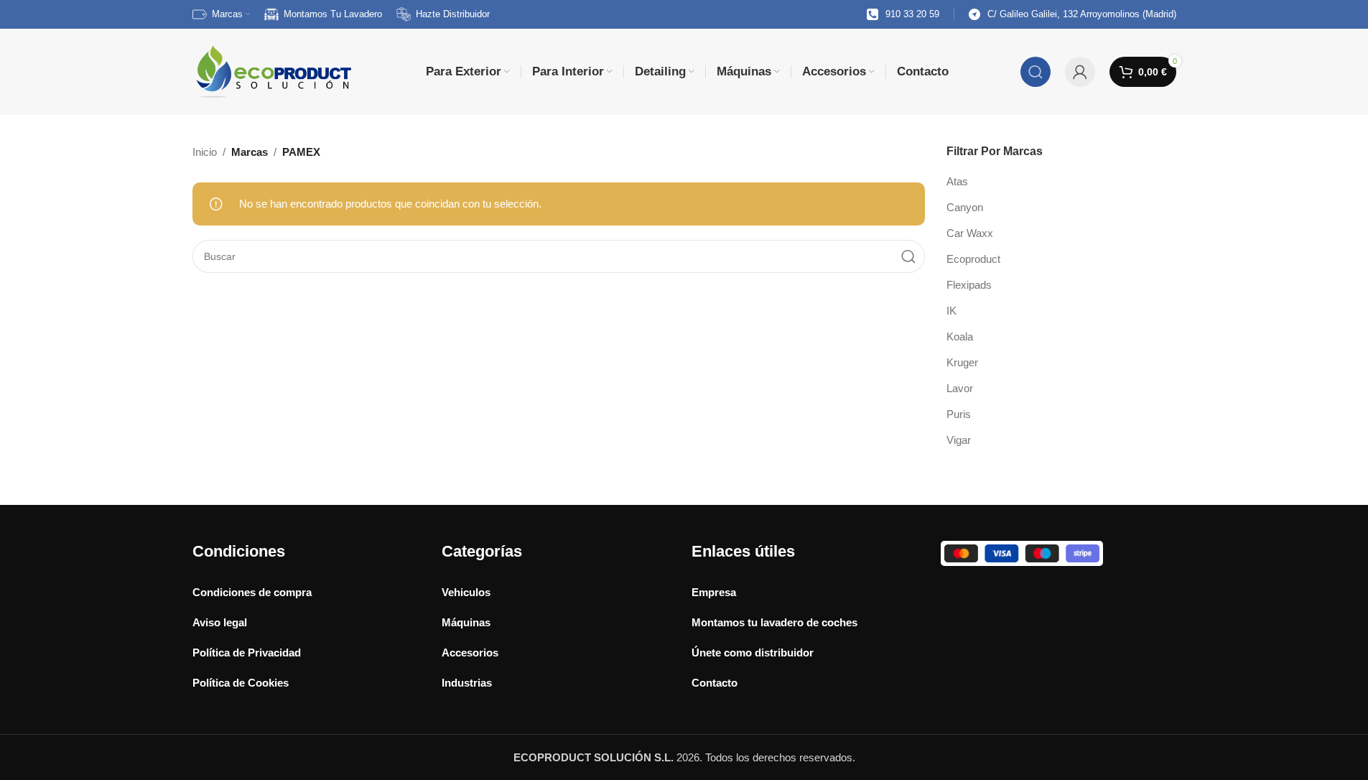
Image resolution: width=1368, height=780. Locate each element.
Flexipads (969, 285)
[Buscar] (1035, 71)
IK (951, 311)
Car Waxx (969, 233)
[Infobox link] (903, 15)
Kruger (962, 362)
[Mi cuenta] (1080, 71)
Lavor (959, 388)
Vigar (958, 440)
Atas (957, 181)
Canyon (964, 207)
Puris (958, 414)
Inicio (204, 152)
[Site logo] (273, 71)
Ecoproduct (973, 259)
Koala (959, 336)
